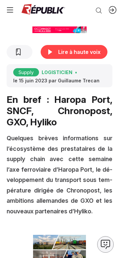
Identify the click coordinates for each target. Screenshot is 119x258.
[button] (10, 10)
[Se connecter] (112, 10)
